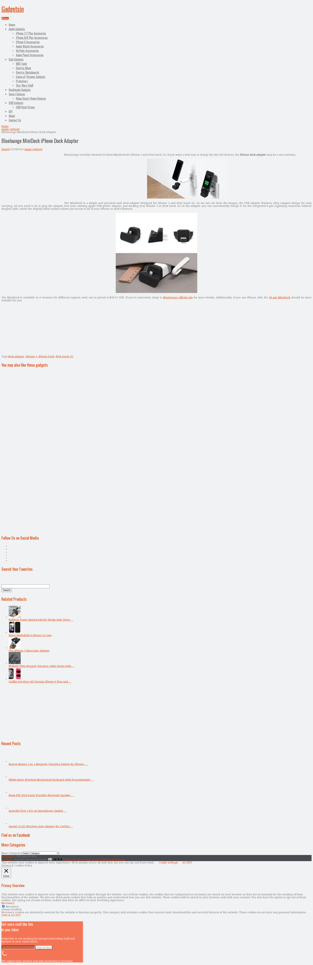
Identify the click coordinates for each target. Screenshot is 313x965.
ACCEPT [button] (187, 862)
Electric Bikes (23, 68)
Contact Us (15, 120)
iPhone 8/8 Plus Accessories (32, 37)
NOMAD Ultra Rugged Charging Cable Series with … (41, 666)
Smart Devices (17, 94)
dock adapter (16, 356)
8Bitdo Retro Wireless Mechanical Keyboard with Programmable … (51, 779)
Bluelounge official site (178, 297)
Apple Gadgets (17, 29)
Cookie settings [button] (168, 862)
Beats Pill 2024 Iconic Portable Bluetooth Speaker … (41, 795)
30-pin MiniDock (279, 297)
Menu (5, 18)
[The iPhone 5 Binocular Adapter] (15, 647)
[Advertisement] (31, 178)
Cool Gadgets (16, 59)
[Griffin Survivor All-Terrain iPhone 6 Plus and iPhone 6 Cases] (15, 678)
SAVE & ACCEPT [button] (11, 915)
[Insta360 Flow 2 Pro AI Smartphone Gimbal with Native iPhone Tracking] (15, 807)
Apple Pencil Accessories (29, 55)
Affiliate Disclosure (113, 859)
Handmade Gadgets (20, 90)
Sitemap (6, 859)
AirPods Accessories (27, 50)
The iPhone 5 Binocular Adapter (29, 650)
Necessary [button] (7, 903)
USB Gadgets (16, 103)
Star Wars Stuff (24, 85)
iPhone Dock (46, 356)
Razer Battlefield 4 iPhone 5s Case (30, 635)
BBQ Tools (21, 64)
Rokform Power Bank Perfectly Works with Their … (41, 619)
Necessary (12, 906)
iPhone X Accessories (28, 42)
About (12, 116)
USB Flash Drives (25, 107)
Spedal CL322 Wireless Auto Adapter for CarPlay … (41, 826)
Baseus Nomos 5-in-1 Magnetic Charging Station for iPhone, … (48, 764)
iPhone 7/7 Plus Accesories (31, 33)
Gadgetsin (12, 8)
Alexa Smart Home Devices (31, 98)
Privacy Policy (73, 859)
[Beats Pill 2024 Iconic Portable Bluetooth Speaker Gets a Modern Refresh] (15, 792)
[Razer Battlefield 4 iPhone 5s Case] (15, 632)
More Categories (11, 853)
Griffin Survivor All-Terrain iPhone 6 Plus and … (40, 681)
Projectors (22, 81)
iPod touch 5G (64, 356)
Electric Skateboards (27, 72)
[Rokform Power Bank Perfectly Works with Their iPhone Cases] (15, 616)
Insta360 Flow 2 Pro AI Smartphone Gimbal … (37, 810)
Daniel (5, 149)
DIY (10, 111)
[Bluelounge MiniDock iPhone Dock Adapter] (188, 197)
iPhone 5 (31, 356)
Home (12, 24)
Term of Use (91, 859)
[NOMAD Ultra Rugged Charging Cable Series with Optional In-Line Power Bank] (15, 663)
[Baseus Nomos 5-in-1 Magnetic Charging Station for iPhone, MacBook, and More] (15, 761)
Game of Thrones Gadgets (30, 77)
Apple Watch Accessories (30, 46)
